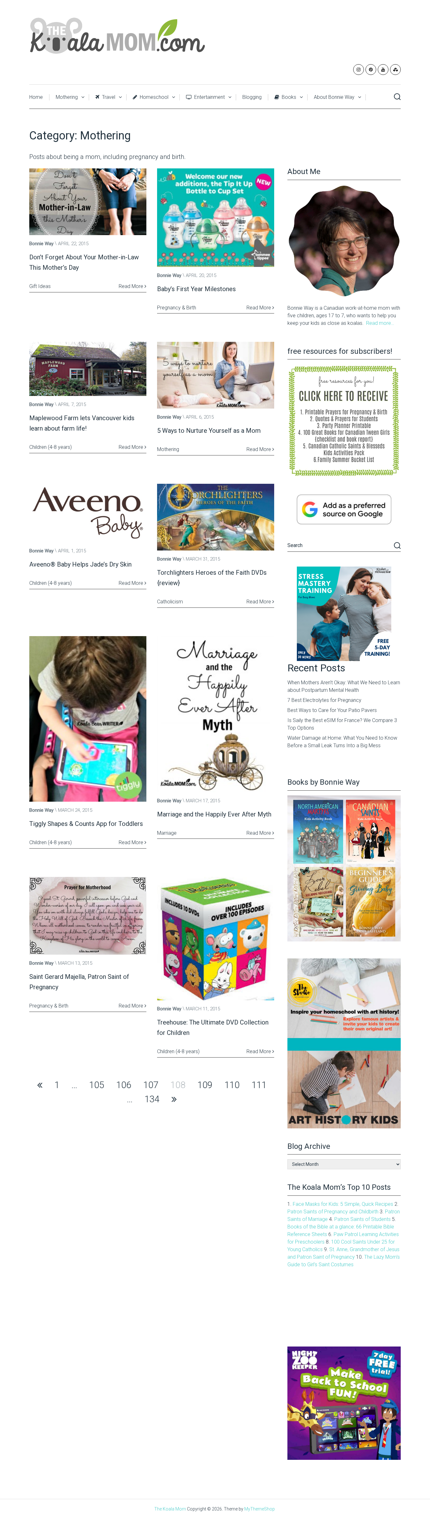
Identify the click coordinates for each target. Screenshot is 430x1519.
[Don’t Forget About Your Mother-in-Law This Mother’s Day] (87, 201)
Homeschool (153, 97)
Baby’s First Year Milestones (196, 289)
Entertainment (209, 97)
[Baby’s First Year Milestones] (215, 217)
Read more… (380, 323)
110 (232, 1085)
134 (152, 1099)
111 (259, 1085)
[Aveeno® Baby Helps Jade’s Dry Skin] (87, 513)
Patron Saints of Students (362, 1219)
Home (36, 97)
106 (123, 1085)
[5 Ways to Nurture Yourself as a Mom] (215, 375)
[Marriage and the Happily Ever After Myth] (215, 714)
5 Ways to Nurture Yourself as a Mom (209, 430)
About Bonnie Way (334, 97)
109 (204, 1085)
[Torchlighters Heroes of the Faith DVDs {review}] (215, 517)
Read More (131, 286)
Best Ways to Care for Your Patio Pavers (332, 710)
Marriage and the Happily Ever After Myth (214, 814)
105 (96, 1085)
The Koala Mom (170, 1508)
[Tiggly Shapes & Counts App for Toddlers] (87, 719)
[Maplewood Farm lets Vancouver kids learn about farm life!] (87, 369)
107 (150, 1085)
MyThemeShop (259, 1508)
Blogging (252, 97)
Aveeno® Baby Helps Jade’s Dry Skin (80, 564)
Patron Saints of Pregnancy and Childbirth (332, 1212)
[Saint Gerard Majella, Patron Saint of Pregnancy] (87, 916)
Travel (108, 97)
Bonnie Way (41, 243)
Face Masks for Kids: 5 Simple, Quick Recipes (343, 1204)
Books (288, 97)
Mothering (67, 97)
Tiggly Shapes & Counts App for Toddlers (86, 823)
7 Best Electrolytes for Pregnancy (324, 700)
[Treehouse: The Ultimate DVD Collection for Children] (215, 938)
